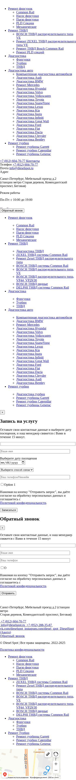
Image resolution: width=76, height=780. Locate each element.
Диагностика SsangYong (33, 103)
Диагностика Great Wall (32, 121)
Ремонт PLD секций (30, 52)
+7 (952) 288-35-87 (39, 625)
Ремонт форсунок (20, 8)
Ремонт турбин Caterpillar (33, 150)
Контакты (33, 161)
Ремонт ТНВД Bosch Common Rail (40, 48)
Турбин (21, 63)
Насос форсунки (27, 16)
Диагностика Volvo (29, 92)
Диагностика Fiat (28, 128)
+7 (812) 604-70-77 (13, 161)
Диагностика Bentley (30, 139)
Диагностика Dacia (29, 132)
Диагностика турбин (30, 394)
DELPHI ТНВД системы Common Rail (42, 287)
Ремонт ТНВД (18, 30)
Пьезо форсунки (27, 19)
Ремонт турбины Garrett (32, 146)
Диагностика (17, 56)
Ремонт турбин (18, 143)
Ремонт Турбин (18, 733)
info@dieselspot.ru (21, 168)
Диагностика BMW (29, 81)
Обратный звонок (12, 210)
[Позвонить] (0, 206)
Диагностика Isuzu (29, 114)
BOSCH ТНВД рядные (32, 284)
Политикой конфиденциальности (23, 503)
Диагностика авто (20, 70)
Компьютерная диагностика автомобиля (44, 74)
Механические (26, 26)
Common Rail (25, 12)
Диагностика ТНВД (30, 251)
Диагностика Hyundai (31, 88)
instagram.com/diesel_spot (41, 628)
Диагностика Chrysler (31, 136)
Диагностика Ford (28, 125)
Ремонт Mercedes (28, 85)
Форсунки (23, 59)
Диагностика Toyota (30, 99)
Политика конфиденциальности (22, 649)
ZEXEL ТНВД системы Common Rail (41, 254)
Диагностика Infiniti (30, 117)
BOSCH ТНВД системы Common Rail (42, 265)
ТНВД (20, 66)
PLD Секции (25, 23)
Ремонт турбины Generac (33, 154)
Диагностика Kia (28, 110)
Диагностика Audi (29, 77)
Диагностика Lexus (29, 106)
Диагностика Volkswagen (33, 96)
